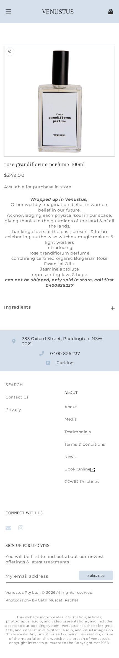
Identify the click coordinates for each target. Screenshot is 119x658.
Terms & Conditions (84, 444)
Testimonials (77, 431)
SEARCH (14, 384)
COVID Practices (81, 481)
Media (70, 419)
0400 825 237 (65, 353)
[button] (8, 12)
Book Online (77, 469)
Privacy (13, 409)
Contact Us (17, 397)
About (70, 406)
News (70, 456)
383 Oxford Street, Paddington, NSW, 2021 (63, 341)
